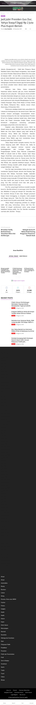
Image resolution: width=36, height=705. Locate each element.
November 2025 (5, 383)
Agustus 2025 (4, 391)
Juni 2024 (3, 430)
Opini (2, 641)
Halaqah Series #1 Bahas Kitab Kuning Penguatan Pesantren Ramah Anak (27, 232)
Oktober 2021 (4, 518)
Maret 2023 (4, 471)
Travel (2, 673)
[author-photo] (18, 244)
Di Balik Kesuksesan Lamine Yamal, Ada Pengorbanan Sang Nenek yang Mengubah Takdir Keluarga (17, 271)
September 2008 (5, 563)
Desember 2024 (5, 413)
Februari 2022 (4, 507)
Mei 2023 (3, 466)
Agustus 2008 (4, 565)
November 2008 (5, 560)
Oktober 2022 (4, 485)
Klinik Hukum (4, 625)
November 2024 (5, 416)
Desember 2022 (5, 480)
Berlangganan (29, 287)
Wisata (3, 680)
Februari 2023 (4, 474)
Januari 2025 (4, 410)
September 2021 (5, 521)
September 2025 (5, 388)
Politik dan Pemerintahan (7, 654)
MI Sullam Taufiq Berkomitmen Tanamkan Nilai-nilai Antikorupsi (8, 232)
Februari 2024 (4, 441)
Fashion (3, 602)
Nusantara (3, 634)
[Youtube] (23, 684)
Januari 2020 (4, 529)
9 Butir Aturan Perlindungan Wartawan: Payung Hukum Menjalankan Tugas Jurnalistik (20, 304)
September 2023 (5, 455)
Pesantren (3, 651)
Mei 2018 (3, 549)
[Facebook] (3, 33)
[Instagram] (16, 684)
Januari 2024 (4, 444)
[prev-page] (17, 277)
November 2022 (5, 482)
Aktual (13, 308)
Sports (2, 667)
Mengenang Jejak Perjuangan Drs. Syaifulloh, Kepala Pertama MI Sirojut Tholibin (5, 270)
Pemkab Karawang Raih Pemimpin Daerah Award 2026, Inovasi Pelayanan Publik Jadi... (22, 340)
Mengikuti (18, 287)
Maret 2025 (4, 405)
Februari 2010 (4, 557)
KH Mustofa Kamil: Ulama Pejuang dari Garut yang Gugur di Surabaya (29, 270)
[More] (20, 33)
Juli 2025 (3, 394)
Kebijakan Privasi (8, 692)
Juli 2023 (3, 460)
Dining (2, 596)
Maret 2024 (4, 438)
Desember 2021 (5, 513)
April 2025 (3, 402)
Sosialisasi (4, 664)
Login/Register (14, 694)
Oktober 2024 (4, 419)
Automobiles (4, 583)
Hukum (3, 618)
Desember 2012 (5, 554)
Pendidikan (4, 647)
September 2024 (5, 421)
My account (22, 694)
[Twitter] (7, 33)
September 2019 (5, 541)
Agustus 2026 (4, 358)
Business (3, 589)
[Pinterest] (11, 33)
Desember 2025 (5, 380)
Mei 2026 (3, 366)
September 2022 (5, 488)
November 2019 (5, 535)
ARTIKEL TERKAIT (13, 256)
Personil (15, 690)
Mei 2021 (3, 527)
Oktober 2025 (4, 385)
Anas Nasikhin (8, 29)
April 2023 (3, 469)
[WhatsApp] (15, 33)
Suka (6, 287)
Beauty (3, 586)
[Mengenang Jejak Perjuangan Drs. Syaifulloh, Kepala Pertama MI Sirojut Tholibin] (6, 263)
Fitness (3, 605)
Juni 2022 (3, 496)
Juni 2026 (3, 363)
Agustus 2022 (4, 491)
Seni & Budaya (5, 660)
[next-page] (19, 277)
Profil (8, 12)
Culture (3, 592)
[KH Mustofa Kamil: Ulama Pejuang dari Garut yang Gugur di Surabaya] (29, 263)
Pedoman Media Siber (24, 690)
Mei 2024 (3, 433)
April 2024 (3, 435)
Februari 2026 (4, 374)
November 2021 (5, 516)
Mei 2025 (3, 399)
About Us (8, 690)
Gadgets (3, 609)
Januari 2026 (4, 377)
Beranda (3, 12)
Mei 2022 (3, 499)
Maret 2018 (4, 552)
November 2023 (5, 449)
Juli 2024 (3, 427)
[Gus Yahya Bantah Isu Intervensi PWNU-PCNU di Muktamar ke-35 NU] (5, 331)
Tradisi (3, 670)
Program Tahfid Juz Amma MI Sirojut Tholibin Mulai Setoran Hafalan (22, 312)
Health (2, 612)
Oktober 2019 (4, 538)
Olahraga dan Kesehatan (7, 638)
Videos (3, 676)
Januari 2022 (4, 510)
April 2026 (3, 369)
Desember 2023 (5, 446)
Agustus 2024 (4, 424)
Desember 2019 (5, 532)
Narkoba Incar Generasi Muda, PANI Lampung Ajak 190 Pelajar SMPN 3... (22, 321)
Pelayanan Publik (5, 644)
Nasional (3, 631)
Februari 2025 (4, 408)
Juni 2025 (3, 397)
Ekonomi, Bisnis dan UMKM (8, 599)
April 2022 (3, 502)
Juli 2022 (3, 493)
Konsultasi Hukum (18, 692)
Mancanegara (4, 628)
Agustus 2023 (4, 457)
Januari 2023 (4, 477)
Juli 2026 (3, 361)
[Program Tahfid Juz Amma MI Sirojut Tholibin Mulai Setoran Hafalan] (5, 314)
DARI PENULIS (23, 256)
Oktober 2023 (4, 452)
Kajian (2, 622)
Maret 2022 (4, 505)
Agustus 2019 (4, 543)
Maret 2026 (4, 372)
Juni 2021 (3, 524)
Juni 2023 (3, 463)
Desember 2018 (5, 546)
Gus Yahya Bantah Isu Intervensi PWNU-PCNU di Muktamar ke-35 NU (22, 330)
